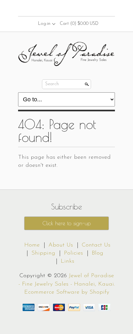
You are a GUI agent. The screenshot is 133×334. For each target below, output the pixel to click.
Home (32, 245)
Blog (97, 253)
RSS (55, 8)
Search (52, 84)
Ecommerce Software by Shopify (66, 292)
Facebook (66, 8)
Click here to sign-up (66, 223)
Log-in (44, 23)
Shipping (43, 253)
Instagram (77, 8)
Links (67, 261)
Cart (79, 23)
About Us (60, 245)
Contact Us (96, 245)
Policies (73, 253)
